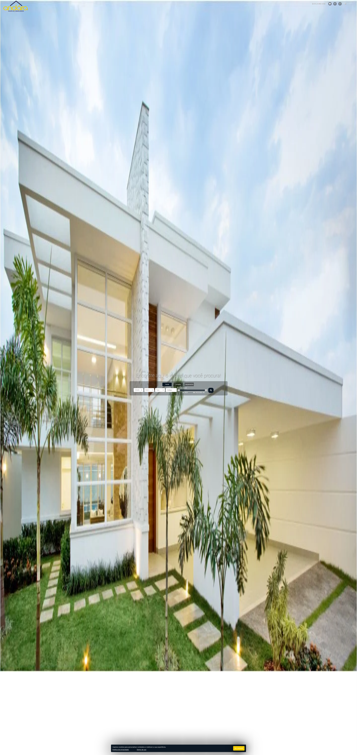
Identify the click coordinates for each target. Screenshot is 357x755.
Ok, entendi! (239, 748)
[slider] (179, 390)
